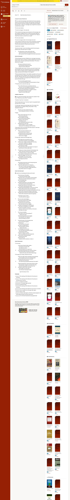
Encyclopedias (51, 323)
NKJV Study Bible (50, 287)
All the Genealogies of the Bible (50, 335)
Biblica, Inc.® (25, 304)
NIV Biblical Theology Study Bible (49, 145)
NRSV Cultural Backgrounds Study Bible (58, 302)
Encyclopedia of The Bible (57, 335)
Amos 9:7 (18, 290)
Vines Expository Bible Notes (58, 317)
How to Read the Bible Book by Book (58, 412)
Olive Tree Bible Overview (49, 439)
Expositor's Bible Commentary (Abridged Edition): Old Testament (58, 397)
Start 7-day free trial (52, 24)
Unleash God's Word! (33, 311)
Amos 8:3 (18, 283)
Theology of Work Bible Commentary (58, 439)
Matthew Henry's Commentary (50, 425)
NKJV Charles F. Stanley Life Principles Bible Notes (49, 231)
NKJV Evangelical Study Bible (58, 246)
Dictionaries (50, 477)
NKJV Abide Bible (58, 216)
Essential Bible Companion (49, 396)
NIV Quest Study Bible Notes (50, 188)
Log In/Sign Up (65, 1)
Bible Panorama (57, 381)
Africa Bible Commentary (49, 368)
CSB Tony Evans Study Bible (49, 101)
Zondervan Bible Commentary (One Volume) (58, 453)
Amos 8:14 (18, 284)
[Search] (66, 5)
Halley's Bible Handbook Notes (50, 412)
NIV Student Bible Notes (58, 188)
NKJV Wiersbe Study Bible (57, 288)
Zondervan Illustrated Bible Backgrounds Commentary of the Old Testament (58, 67)
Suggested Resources (52, 39)
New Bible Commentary (57, 425)
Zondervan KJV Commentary (57, 468)
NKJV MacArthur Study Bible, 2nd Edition (58, 260)
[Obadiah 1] (44, 156)
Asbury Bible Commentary (57, 368)
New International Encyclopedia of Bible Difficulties (58, 349)
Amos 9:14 (18, 295)
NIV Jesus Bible (57, 173)
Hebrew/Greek (55, 10)
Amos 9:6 (18, 285)
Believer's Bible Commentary (49, 382)
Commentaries (51, 356)
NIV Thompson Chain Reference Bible (58, 202)
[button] (64, 1)
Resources (49, 10)
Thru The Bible (49, 452)
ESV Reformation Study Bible (50, 115)
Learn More (61, 24)
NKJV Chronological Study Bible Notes (58, 230)
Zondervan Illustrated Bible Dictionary (49, 82)
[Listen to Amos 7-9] (24, 11)
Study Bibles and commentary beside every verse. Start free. (36, 1)
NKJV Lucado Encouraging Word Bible (50, 260)
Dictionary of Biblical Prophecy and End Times (58, 489)
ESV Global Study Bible (58, 101)
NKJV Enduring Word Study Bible (50, 246)
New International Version (20, 301)
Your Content (60, 10)
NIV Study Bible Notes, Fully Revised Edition (57, 51)
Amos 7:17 (18, 281)
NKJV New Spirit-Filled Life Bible (58, 274)
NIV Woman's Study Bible (49, 216)
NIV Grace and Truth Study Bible (50, 51)
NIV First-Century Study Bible (58, 159)
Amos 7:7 (18, 276)
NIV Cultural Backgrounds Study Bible (50, 160)
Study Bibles (50, 89)
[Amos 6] (12, 156)
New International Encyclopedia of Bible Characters (50, 349)
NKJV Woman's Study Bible (49, 302)
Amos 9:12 (18, 292)
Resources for (52, 28)
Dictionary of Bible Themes (50, 489)
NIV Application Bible (49, 65)
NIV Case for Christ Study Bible (58, 145)
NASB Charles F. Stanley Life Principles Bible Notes (49, 130)
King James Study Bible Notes (58, 115)
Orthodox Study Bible (49, 317)
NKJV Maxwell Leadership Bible (50, 274)
